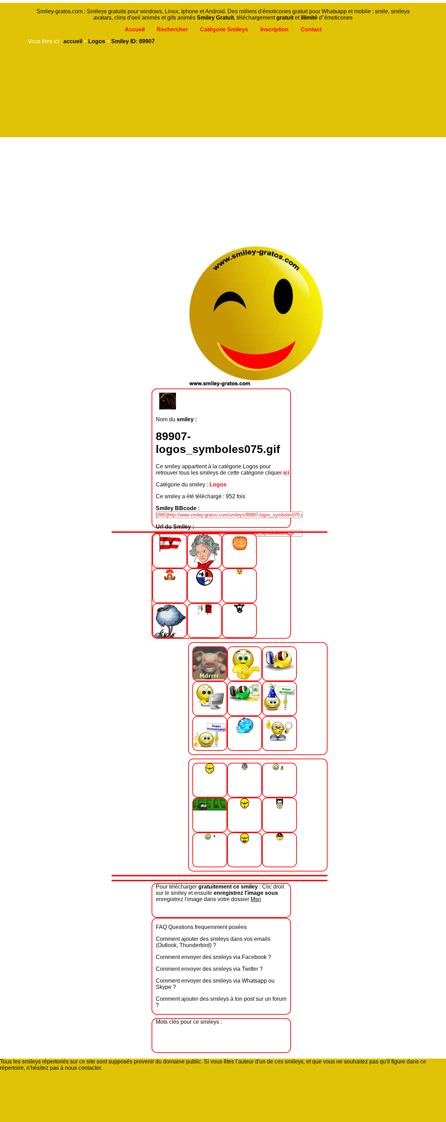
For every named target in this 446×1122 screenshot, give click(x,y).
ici (286, 473)
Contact (311, 29)
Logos (96, 41)
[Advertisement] (221, 189)
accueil (72, 41)
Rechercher (172, 29)
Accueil (135, 29)
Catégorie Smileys (224, 29)
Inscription (274, 29)
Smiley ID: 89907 (133, 41)
